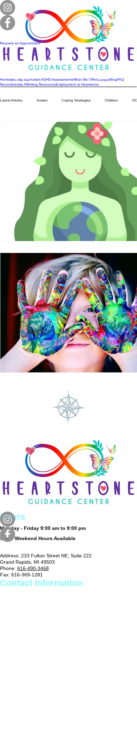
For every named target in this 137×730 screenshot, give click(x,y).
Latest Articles (11, 100)
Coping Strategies (76, 100)
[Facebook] (68, 534)
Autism (42, 100)
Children (111, 100)
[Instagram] (68, 519)
